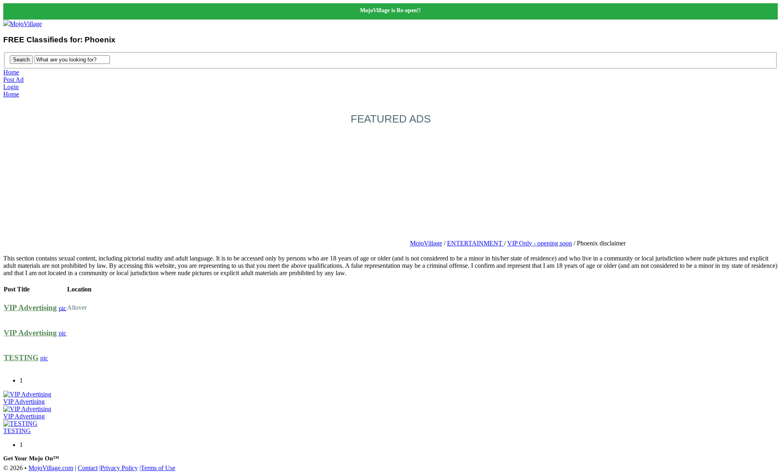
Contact (88, 467)
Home (11, 72)
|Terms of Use (157, 467)
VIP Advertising (30, 307)
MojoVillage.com (50, 467)
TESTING (21, 357)
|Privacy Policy (118, 467)
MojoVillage (26, 23)
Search (21, 60)
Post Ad (13, 79)
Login (11, 86)
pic (62, 307)
